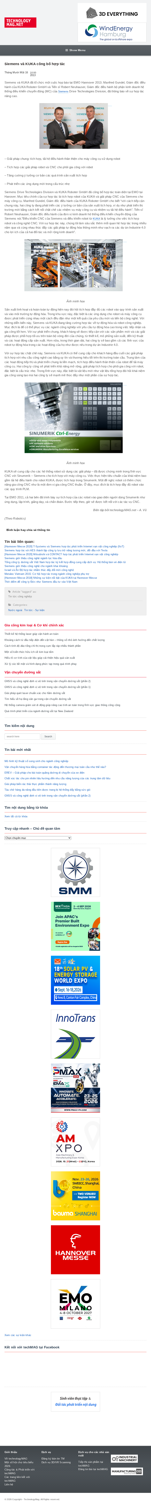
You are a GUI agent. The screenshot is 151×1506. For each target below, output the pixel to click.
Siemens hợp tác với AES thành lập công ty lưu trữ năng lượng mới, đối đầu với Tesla (56, 550)
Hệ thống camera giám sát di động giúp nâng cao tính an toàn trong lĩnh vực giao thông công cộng (62, 705)
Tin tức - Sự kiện (34, 610)
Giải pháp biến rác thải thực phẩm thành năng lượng (35, 784)
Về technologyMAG (16, 1458)
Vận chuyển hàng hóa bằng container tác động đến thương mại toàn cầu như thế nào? (55, 767)
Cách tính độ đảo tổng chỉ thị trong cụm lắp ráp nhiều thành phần (43, 645)
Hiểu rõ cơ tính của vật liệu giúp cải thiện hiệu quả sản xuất (40, 657)
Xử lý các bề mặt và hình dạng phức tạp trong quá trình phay (41, 663)
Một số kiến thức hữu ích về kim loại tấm (29, 651)
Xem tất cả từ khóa (16, 816)
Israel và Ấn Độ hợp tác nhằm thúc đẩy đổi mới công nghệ (39, 570)
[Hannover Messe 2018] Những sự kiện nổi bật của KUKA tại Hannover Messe (51, 577)
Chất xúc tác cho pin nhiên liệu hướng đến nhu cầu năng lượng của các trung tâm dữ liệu (57, 778)
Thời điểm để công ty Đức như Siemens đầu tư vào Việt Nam (41, 581)
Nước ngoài (15, 610)
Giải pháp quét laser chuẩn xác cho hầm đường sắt (35, 693)
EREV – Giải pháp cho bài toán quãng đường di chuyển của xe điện (44, 772)
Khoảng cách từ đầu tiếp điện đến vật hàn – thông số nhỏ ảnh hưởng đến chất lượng (55, 640)
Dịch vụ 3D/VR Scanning (56, 1462)
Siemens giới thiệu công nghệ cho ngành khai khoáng (36, 566)
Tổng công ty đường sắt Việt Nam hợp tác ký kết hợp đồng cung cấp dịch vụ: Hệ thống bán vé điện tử (65, 562)
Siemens (63, 91)
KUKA (96, 218)
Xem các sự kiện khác (18, 1335)
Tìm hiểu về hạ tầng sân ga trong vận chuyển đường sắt (38, 699)
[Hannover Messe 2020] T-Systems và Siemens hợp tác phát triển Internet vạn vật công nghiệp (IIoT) (64, 546)
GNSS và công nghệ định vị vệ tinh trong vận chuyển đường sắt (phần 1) (47, 687)
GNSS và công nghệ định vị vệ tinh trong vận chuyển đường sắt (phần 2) (47, 681)
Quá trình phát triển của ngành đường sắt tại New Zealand (39, 711)
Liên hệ (9, 1484)
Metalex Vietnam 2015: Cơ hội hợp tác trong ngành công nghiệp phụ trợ (47, 573)
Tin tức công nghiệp (20, 596)
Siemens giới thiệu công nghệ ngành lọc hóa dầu (33, 558)
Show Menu (77, 50)
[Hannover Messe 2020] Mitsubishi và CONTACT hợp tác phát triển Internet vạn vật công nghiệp (61, 554)
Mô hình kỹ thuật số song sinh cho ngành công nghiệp (36, 761)
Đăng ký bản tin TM (53, 1458)
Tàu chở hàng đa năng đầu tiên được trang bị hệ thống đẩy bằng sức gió (47, 789)
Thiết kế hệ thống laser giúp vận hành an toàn (31, 633)
